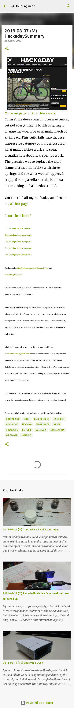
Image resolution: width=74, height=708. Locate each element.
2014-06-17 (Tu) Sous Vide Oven (23, 662)
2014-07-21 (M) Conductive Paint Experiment (31, 529)
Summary (41, 430)
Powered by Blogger (39, 702)
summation (58, 430)
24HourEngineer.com (14, 275)
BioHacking (13, 419)
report (26, 430)
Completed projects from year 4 (18, 248)
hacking (27, 424)
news (57, 424)
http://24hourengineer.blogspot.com (32, 268)
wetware (11, 435)
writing (26, 435)
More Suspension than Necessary (30, 113)
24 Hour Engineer (23, 6)
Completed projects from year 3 (18, 242)
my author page (16, 204)
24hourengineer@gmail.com (17, 354)
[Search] (68, 6)
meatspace (42, 424)
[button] (7, 48)
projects (12, 430)
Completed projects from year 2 (18, 235)
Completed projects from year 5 (18, 255)
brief (27, 419)
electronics (41, 419)
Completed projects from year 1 (18, 228)
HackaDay (12, 424)
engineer (59, 419)
